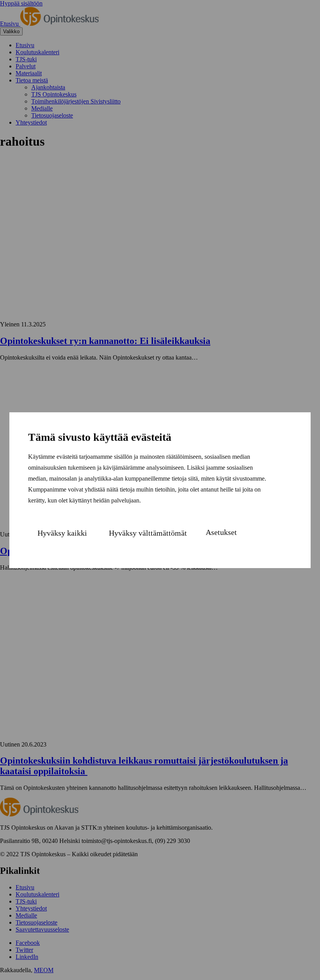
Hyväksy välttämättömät (148, 533)
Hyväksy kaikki (62, 533)
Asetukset (221, 532)
